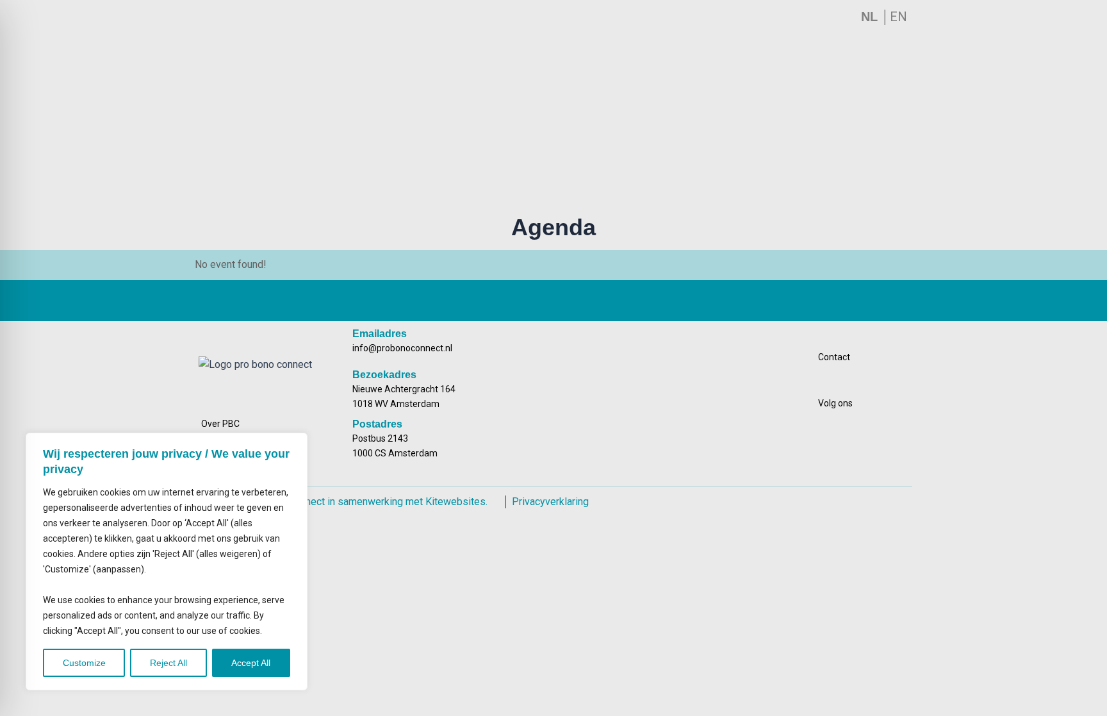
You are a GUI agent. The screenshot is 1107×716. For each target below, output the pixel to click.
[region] (167, 562)
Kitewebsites (455, 501)
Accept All (250, 663)
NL (871, 17)
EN (898, 16)
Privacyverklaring (550, 501)
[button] (547, 139)
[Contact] (895, 357)
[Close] (294, 443)
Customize (84, 663)
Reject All (168, 663)
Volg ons (835, 403)
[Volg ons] (895, 403)
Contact (834, 357)
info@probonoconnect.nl (402, 348)
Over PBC (220, 424)
